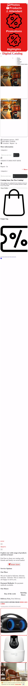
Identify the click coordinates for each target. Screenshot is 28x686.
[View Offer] (14, 631)
